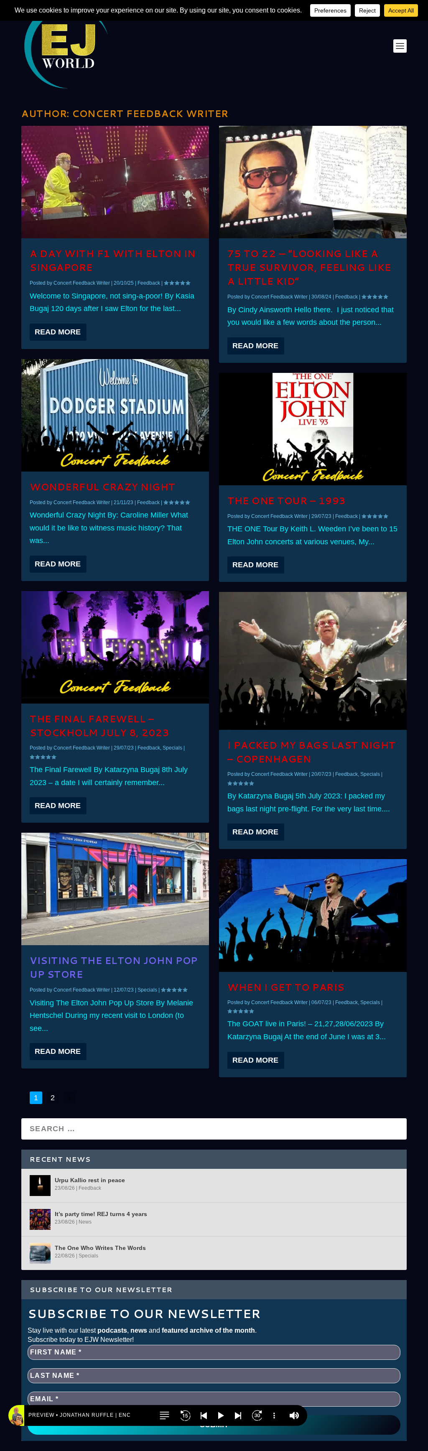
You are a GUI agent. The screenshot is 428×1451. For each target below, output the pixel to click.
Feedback (149, 283)
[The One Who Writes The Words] (40, 1253)
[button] (164, 1415)
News (85, 1222)
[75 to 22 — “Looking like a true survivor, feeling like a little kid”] (313, 182)
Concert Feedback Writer (82, 283)
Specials (172, 748)
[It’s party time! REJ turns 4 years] (40, 1219)
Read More (58, 332)
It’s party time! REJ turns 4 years (101, 1214)
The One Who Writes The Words (100, 1247)
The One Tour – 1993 (286, 500)
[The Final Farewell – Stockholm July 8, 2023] (115, 647)
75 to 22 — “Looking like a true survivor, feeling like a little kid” (309, 267)
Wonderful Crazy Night (103, 486)
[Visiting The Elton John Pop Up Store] (115, 889)
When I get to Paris (285, 987)
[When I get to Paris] (313, 915)
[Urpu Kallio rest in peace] (40, 1185)
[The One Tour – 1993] (313, 429)
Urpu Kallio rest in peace (90, 1180)
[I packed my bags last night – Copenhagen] (313, 661)
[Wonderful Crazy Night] (115, 415)
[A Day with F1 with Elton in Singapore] (115, 182)
